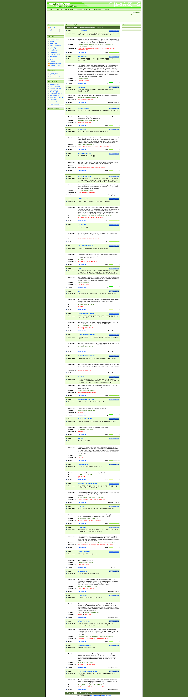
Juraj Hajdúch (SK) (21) (56, 97)
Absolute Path (82, 129)
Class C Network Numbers (86, 356)
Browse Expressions (83, 9)
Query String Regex (84, 108)
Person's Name (83, 464)
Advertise (52, 58)
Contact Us (53, 60)
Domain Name (82, 595)
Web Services (54, 56)
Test (117, 30)
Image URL (81, 87)
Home (51, 9)
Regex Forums (54, 73)
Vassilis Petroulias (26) (56, 93)
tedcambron (82, 52)
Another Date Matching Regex (87, 671)
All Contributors (54, 104)
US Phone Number (84, 199)
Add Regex (97, 9)
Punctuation (82, 377)
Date (79, 268)
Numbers (81, 506)
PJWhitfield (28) (54, 92)
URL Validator (82, 30)
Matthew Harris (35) (55, 88)
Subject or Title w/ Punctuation (87, 483)
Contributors (53, 52)
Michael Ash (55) (54, 84)
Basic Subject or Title (84, 153)
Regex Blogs (53, 75)
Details (111, 30)
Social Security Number (85, 246)
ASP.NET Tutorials (106, 695)
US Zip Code (82, 224)
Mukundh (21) (54, 99)
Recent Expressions (55, 28)
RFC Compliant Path (84, 176)
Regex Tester (69, 9)
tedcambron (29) (54, 90)
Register (52, 61)
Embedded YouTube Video (86, 399)
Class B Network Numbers (86, 335)
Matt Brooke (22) (54, 95)
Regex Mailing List (55, 76)
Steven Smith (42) (55, 86)
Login (107, 9)
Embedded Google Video (85, 419)
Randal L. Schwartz (84, 551)
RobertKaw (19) (54, 101)
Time (79, 291)
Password (81, 438)
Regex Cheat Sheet (55, 39)
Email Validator (82, 56)
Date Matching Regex (84, 645)
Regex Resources (55, 54)
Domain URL (82, 527)
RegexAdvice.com (95, 695)
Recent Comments (55, 65)
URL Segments (82, 571)
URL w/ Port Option (84, 621)
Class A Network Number (86, 313)
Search (59, 9)
